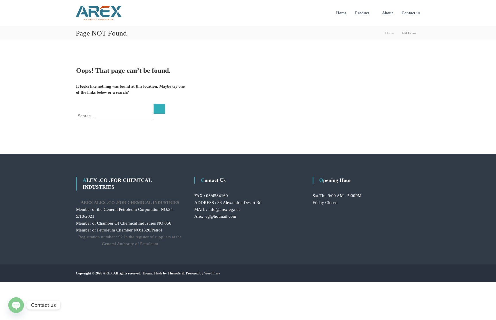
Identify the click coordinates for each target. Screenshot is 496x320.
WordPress (212, 273)
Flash (158, 273)
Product (362, 13)
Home (341, 13)
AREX (108, 273)
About (387, 13)
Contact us (411, 13)
